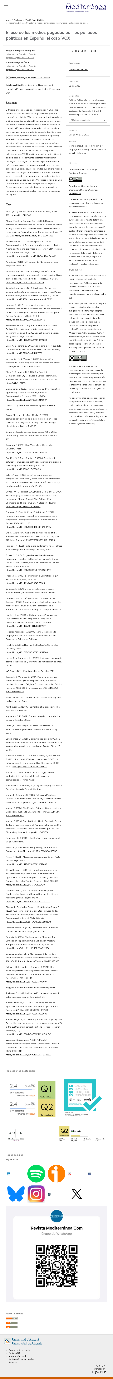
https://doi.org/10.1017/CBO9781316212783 (27, 652)
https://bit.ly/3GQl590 (38, 832)
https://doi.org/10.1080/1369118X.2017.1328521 (28, 1054)
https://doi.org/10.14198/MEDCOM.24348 (30, 77)
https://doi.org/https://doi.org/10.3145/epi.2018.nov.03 (31, 256)
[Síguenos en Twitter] (77, 1198)
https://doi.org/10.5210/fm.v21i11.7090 (24, 353)
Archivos (18, 20)
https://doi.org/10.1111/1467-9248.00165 (25, 583)
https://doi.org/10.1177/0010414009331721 (26, 626)
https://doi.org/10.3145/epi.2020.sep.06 (42, 609)
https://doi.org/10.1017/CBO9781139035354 (27, 452)
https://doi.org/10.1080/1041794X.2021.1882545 (28, 922)
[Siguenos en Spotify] (36, 1180)
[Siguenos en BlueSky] (16, 1199)
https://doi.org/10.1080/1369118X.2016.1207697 (28, 527)
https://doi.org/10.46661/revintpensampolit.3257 (29, 299)
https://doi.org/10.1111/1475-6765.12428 (25, 884)
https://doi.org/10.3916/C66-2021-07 (30, 766)
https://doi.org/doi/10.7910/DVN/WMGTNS (37, 851)
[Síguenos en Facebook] (89, 1173)
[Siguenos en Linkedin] (8, 1173)
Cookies (13, 1362)
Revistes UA (14, 1353)
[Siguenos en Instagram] (36, 1200)
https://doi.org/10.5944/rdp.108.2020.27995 (38, 961)
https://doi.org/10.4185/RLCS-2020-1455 (34, 235)
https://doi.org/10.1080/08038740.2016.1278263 (28, 570)
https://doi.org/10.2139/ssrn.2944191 (23, 506)
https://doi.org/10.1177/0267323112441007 (26, 400)
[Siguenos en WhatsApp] (56, 1301)
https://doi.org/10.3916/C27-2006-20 (23, 469)
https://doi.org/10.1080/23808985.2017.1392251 (33, 540)
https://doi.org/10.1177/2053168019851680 (26, 1013)
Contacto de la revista (19, 1350)
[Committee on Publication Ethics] (15, 1141)
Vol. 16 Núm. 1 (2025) (34, 20)
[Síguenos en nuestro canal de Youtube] (69, 1173)
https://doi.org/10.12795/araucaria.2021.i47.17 (28, 901)
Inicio (8, 20)
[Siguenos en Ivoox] (56, 1180)
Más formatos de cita (80, 120)
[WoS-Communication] (82, 1142)
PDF (95, 51)
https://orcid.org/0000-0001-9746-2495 (20, 70)
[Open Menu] (6, 4)
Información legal (17, 1356)
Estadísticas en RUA (78, 69)
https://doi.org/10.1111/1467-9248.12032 (40, 802)
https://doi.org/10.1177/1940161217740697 (26, 981)
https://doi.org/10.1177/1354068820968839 (26, 340)
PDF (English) (80, 51)
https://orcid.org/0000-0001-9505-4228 (20, 58)
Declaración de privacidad (21, 1359)
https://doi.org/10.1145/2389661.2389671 (25, 319)
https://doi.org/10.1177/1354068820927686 (26, 864)
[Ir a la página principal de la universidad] (23, 1345)
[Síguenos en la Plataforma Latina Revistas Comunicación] (49, 1193)
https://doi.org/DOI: (15, 948)
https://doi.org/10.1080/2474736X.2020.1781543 (28, 1034)
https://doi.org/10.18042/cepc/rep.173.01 (25, 282)
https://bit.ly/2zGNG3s (16, 383)
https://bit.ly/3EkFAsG (21, 215)
